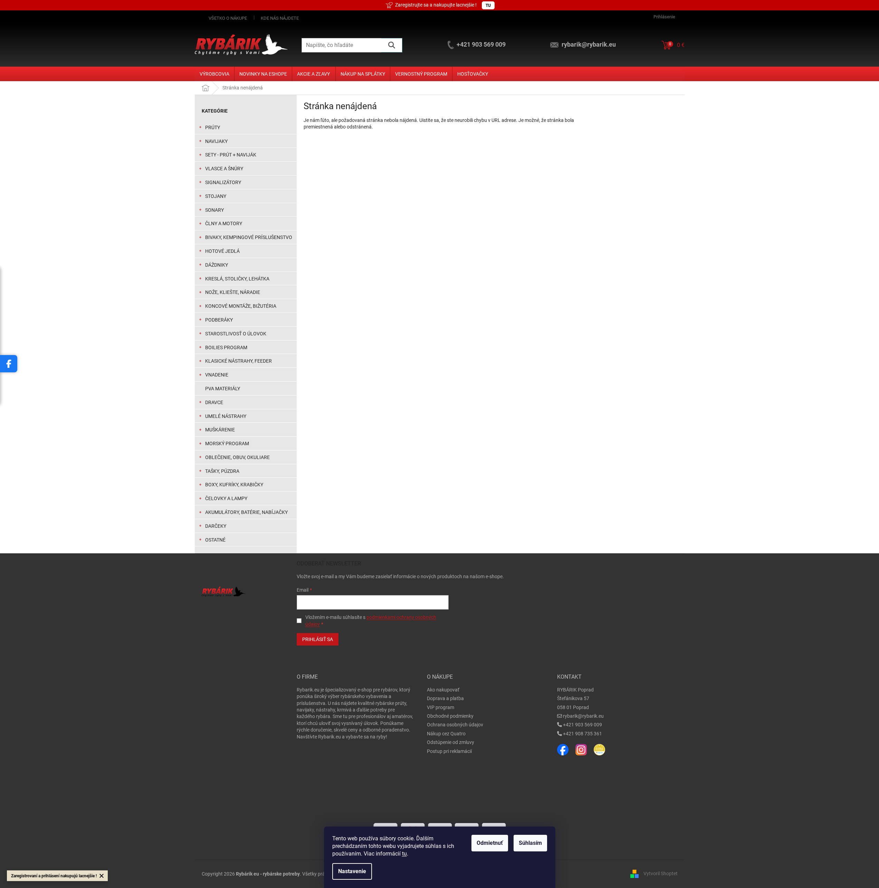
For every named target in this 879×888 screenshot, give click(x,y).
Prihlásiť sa (317, 639)
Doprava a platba (445, 698)
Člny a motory (223, 223)
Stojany (215, 196)
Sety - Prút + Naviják (230, 154)
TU (488, 5)
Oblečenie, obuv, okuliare (237, 457)
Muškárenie (220, 429)
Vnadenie (216, 375)
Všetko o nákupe (228, 18)
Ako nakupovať (443, 690)
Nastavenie (352, 871)
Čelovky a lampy (226, 498)
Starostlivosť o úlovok (235, 333)
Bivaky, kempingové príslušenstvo (248, 237)
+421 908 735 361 (582, 733)
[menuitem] (214, 74)
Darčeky (215, 526)
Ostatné (215, 540)
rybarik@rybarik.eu (583, 716)
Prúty (212, 127)
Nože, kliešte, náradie (232, 292)
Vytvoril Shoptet (660, 873)
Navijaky (216, 141)
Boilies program (226, 347)
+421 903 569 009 (582, 724)
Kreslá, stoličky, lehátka (237, 278)
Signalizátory (223, 182)
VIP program (440, 707)
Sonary (214, 210)
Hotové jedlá (222, 251)
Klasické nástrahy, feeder (238, 361)
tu (404, 853)
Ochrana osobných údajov (455, 724)
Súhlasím (530, 843)
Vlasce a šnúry (224, 168)
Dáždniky (216, 265)
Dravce (214, 402)
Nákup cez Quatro (446, 733)
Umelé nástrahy (225, 416)
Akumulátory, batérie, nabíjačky (246, 512)
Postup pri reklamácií (449, 751)
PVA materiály (222, 388)
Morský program (227, 443)
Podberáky (219, 320)
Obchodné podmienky (450, 716)
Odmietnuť (490, 843)
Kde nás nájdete (280, 18)
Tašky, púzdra (222, 471)
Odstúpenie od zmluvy (450, 742)
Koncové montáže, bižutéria (240, 306)
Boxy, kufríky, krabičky (234, 484)
